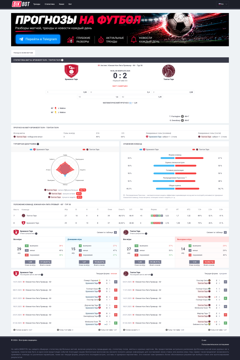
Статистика (49, 4)
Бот (70, 4)
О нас (204, 340)
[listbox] (222, 4)
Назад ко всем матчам (23, 53)
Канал (61, 4)
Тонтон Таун (94, 149)
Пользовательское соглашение (215, 344)
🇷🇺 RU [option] (221, 4)
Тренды (36, 4)
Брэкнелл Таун (43, 149)
